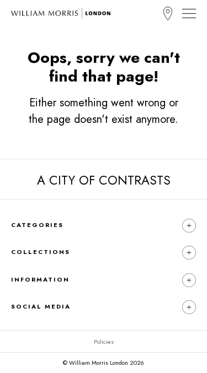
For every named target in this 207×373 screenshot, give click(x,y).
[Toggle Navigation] (189, 13)
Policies (104, 341)
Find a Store (167, 13)
